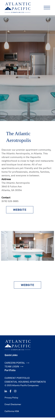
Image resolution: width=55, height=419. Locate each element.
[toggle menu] (46, 7)
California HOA (12, 411)
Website (27, 285)
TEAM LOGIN (12, 366)
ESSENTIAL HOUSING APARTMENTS (25, 381)
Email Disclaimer (13, 404)
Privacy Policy (11, 397)
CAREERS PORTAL (15, 362)
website (19, 209)
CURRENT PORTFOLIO (17, 377)
